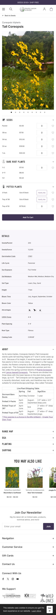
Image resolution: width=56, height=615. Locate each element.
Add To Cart (28, 217)
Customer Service (12, 547)
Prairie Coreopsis (44, 370)
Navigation (8, 538)
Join (48, 526)
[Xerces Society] (30, 596)
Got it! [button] (49, 609)
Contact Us (8, 564)
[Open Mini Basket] (52, 9)
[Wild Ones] (47, 598)
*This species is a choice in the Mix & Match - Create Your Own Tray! (27, 418)
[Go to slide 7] (36, 112)
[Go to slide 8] (40, 112)
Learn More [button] (36, 611)
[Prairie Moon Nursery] (28, 9)
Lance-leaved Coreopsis (17, 372)
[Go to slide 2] (15, 112)
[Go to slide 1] (11, 112)
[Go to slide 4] (23, 112)
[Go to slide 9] (44, 112)
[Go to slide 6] (32, 112)
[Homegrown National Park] (11, 596)
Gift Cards (8, 555)
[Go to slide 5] (28, 112)
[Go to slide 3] (19, 112)
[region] (28, 390)
